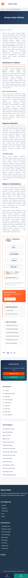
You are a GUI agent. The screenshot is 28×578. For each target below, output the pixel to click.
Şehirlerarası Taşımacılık (12, 314)
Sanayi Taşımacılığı (6, 532)
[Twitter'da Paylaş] (11, 353)
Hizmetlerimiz (5, 511)
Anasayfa (3, 9)
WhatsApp (14, 377)
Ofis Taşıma (4, 543)
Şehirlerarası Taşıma (6, 529)
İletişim (3, 516)
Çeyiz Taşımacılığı (6, 534)
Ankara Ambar (12, 4)
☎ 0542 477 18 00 (10, 299)
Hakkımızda (4, 508)
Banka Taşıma (5, 537)
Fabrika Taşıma (5, 545)
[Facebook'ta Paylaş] (8, 353)
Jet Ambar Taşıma (6, 526)
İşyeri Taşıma (5, 540)
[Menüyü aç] (2, 4)
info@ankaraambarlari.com (8, 563)
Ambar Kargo (10, 310)
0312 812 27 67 (5, 562)
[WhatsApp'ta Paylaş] (14, 353)
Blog (7, 9)
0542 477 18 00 (5, 560)
